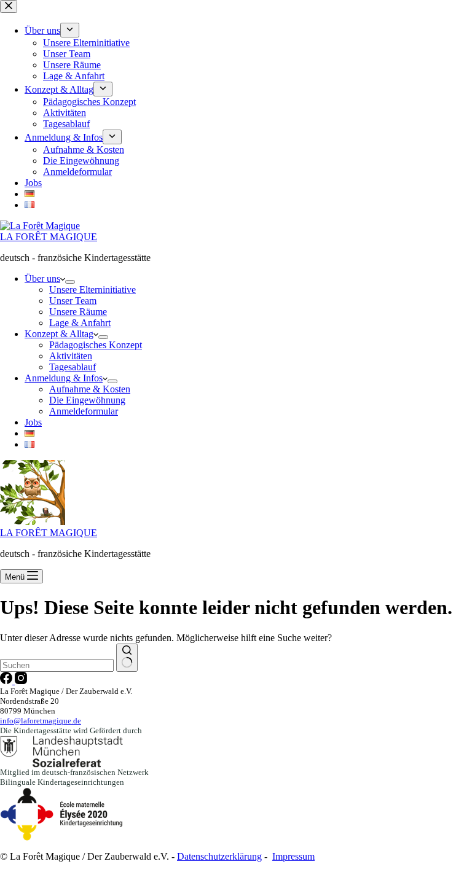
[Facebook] (7, 680)
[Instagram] (21, 680)
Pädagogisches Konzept (95, 345)
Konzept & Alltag (59, 334)
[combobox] (57, 665)
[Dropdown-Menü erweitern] (70, 282)
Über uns (42, 278)
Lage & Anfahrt (80, 322)
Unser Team (72, 300)
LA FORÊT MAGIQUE (48, 237)
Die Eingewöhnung (87, 400)
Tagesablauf (72, 367)
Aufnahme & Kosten (89, 389)
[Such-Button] (127, 658)
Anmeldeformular (83, 411)
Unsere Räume (78, 311)
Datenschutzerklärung (219, 856)
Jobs (33, 422)
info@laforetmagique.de (40, 720)
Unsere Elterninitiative (92, 289)
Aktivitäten (70, 356)
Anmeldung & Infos (64, 378)
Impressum (293, 856)
